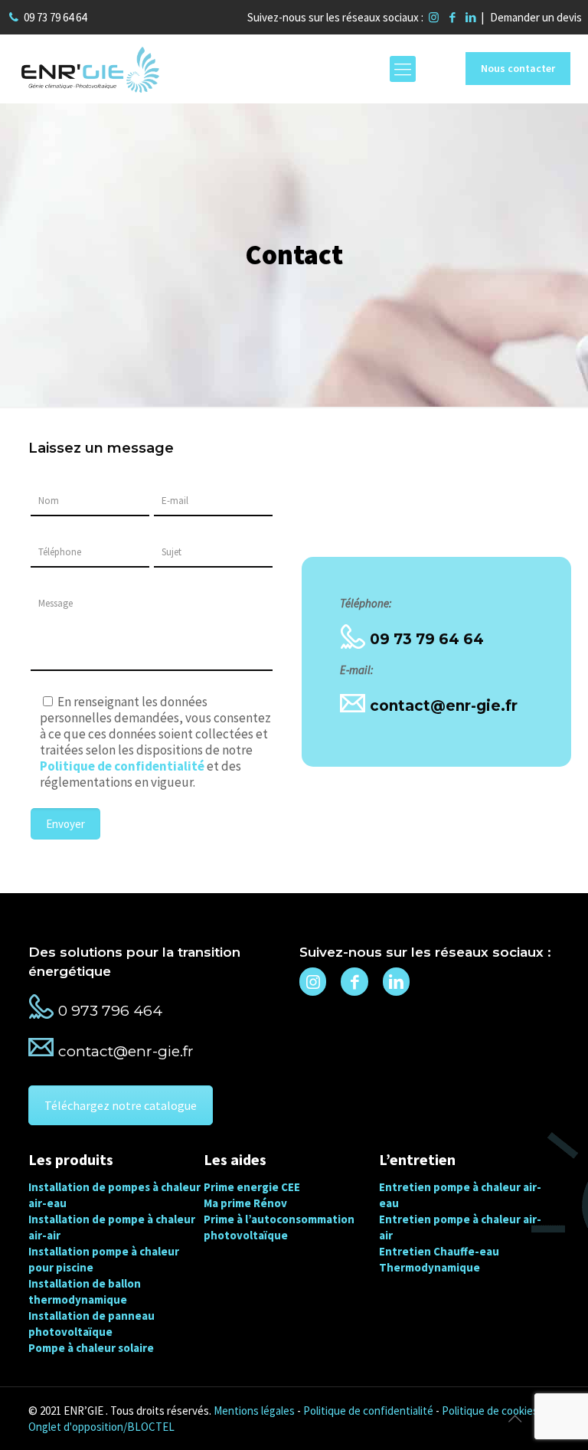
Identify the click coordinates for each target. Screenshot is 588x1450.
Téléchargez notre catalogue (120, 1105)
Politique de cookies (490, 1410)
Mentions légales (254, 1410)
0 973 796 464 (110, 1011)
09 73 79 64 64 (55, 17)
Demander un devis (536, 17)
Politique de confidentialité (368, 1410)
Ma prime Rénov (245, 1203)
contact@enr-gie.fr (444, 706)
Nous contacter (518, 68)
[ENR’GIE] (90, 68)
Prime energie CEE (252, 1187)
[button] (30, 1419)
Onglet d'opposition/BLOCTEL (101, 1426)
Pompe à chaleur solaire (91, 1347)
